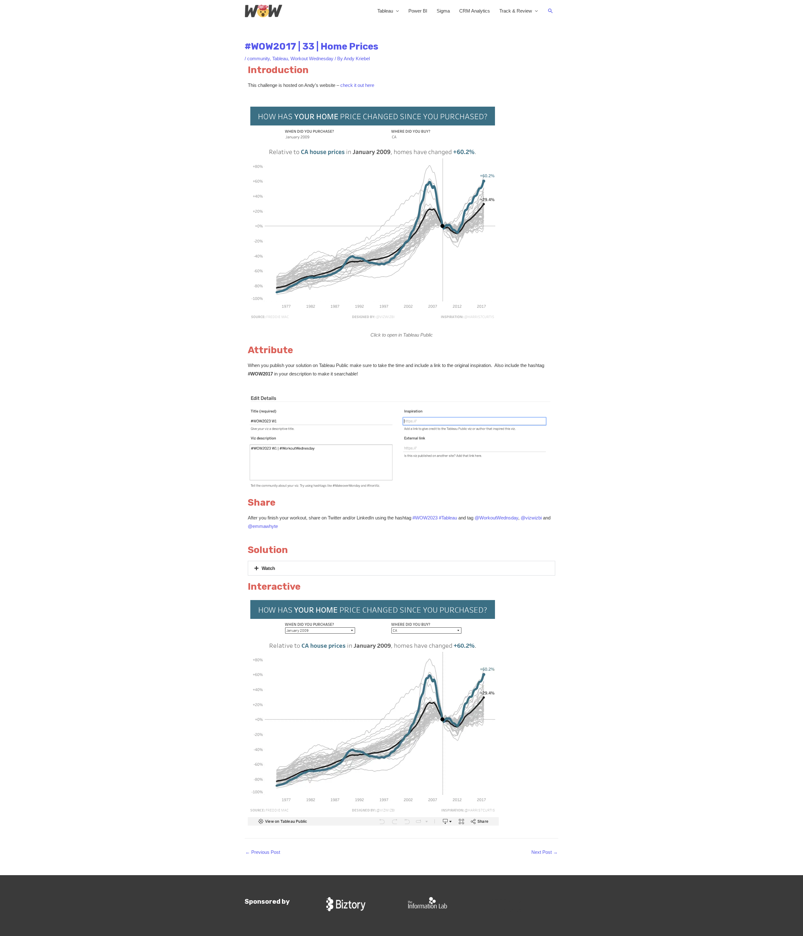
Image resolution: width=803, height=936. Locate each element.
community (258, 58)
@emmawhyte (263, 526)
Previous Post (262, 852)
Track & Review (515, 10)
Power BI (417, 10)
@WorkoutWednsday (496, 517)
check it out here (357, 85)
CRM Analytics (474, 10)
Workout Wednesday (311, 58)
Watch (268, 568)
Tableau (385, 10)
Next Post (544, 852)
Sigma (443, 10)
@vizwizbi (531, 517)
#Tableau (448, 517)
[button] (550, 11)
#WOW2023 (425, 517)
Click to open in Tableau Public (401, 335)
